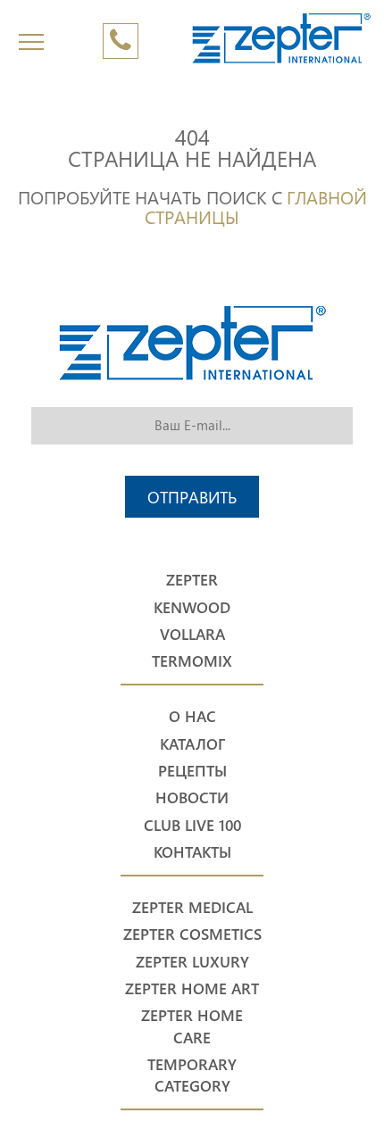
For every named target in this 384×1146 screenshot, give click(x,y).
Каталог (192, 744)
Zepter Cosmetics (192, 934)
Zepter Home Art (192, 988)
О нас (192, 716)
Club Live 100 (192, 825)
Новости (192, 797)
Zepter (192, 579)
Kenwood (192, 607)
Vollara (192, 634)
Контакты (192, 852)
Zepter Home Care (192, 1026)
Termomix (192, 661)
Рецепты (192, 770)
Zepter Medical (192, 907)
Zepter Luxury (192, 961)
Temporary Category (192, 1075)
